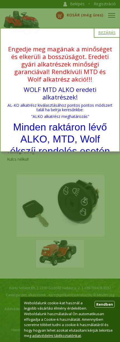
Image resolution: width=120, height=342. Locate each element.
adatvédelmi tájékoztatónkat (56, 335)
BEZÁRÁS (107, 32)
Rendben (104, 304)
